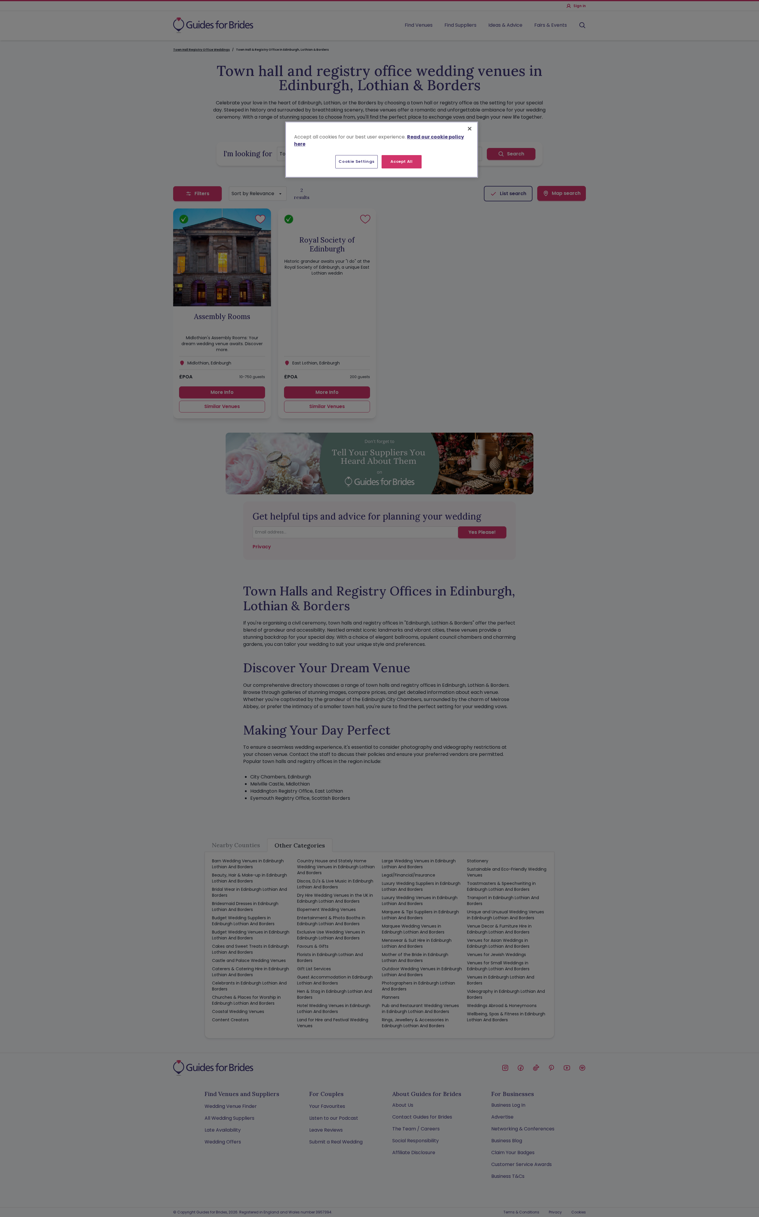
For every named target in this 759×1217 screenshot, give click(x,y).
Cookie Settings (356, 161)
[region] (381, 149)
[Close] (469, 128)
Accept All (401, 161)
